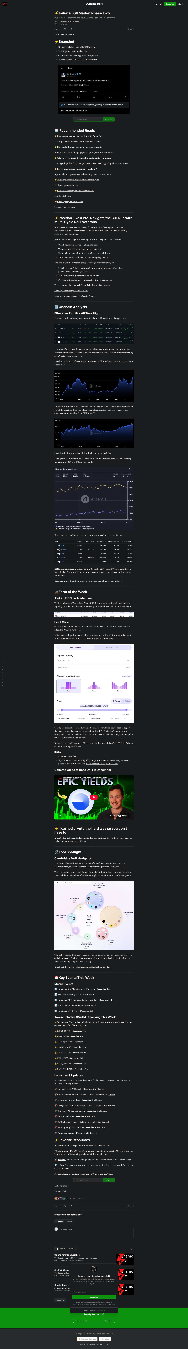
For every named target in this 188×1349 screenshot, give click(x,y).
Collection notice (108, 1334)
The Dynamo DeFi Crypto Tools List (74, 1151)
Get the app (104, 1339)
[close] (115, 1266)
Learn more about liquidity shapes (102, 763)
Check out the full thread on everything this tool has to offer (82, 967)
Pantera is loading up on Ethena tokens (75, 190)
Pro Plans (82, 1025)
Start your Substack (88, 1339)
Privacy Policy (110, 1304)
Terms (99, 1334)
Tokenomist (62, 1022)
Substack (83, 1344)
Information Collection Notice (93, 1304)
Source (101, 1089)
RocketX (62, 1159)
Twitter (95, 1174)
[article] (94, 1259)
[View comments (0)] (65, 29)
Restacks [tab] (69, 1222)
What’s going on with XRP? (70, 201)
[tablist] (63, 1221)
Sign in (181, 4)
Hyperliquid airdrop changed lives (74, 163)
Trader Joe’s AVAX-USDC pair (86, 603)
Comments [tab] (59, 1222)
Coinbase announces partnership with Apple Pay (79, 136)
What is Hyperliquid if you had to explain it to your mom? (84, 158)
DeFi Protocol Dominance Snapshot (75, 955)
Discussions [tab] (71, 1249)
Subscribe (170, 4)
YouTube (108, 1174)
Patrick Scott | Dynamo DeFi (69, 22)
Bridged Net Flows (99, 569)
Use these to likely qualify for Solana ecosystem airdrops (75, 1258)
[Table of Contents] (2, 674)
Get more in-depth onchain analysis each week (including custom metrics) (88, 581)
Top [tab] (57, 1249)
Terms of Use (104, 1302)
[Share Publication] (161, 4)
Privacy (92, 1334)
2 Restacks (79, 1198)
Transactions (118, 569)
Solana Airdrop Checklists (67, 1255)
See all (58, 1300)
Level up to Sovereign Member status (71, 290)
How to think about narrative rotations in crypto (79, 147)
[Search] (156, 4)
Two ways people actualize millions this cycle (78, 179)
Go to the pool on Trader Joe (67, 626)
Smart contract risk (67, 756)
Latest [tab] (62, 1249)
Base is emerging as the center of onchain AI (77, 169)
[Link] (51, 41)
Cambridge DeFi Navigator (72, 858)
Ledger (61, 1165)
